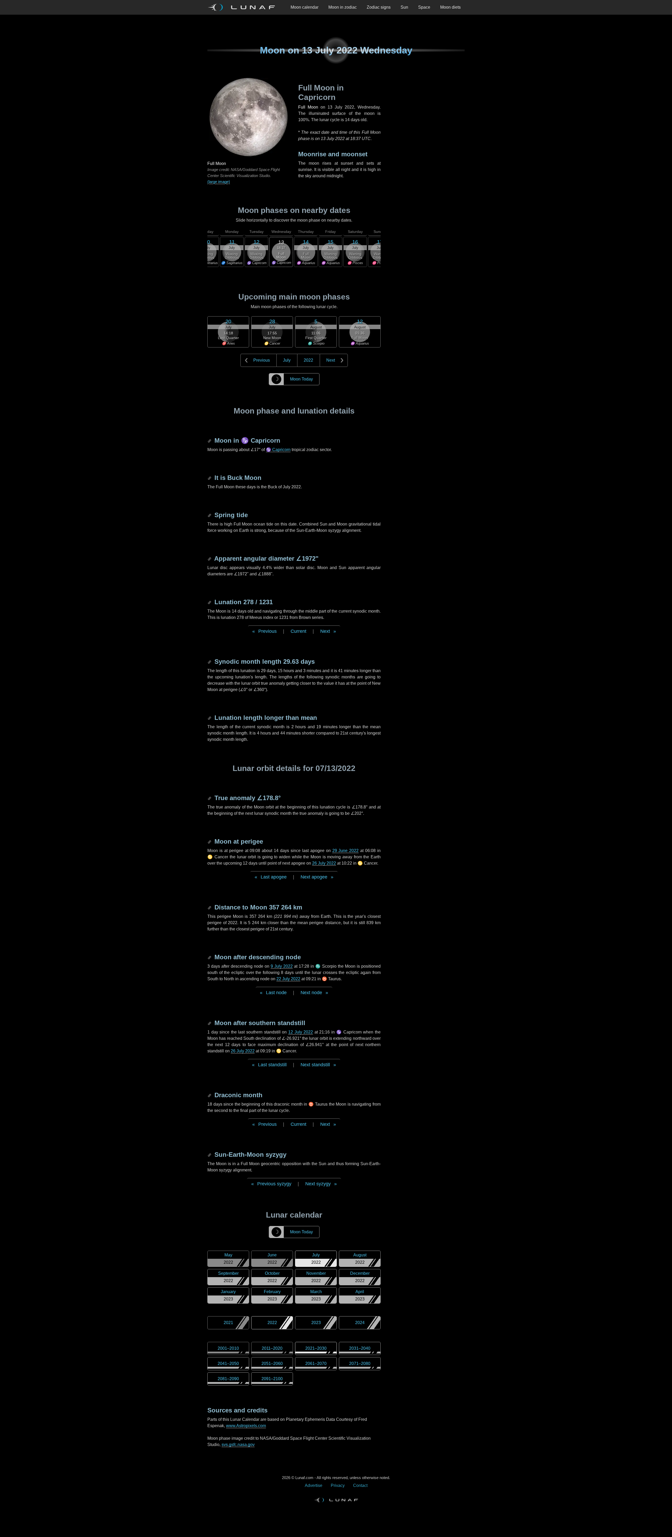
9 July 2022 (282, 966)
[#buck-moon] (210, 477)
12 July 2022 (300, 1032)
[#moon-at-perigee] (210, 841)
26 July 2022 (324, 863)
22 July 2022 (288, 979)
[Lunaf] (243, 7)
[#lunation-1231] (210, 602)
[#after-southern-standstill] (210, 1022)
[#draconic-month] (210, 1095)
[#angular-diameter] (210, 558)
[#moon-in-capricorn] (210, 440)
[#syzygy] (210, 1154)
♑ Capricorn (278, 449)
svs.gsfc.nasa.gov (238, 1444)
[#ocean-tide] (210, 514)
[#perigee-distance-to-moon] (210, 907)
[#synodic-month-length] (210, 661)
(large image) (218, 181)
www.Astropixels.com (246, 1425)
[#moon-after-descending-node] (210, 957)
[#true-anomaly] (210, 797)
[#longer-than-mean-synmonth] (210, 717)
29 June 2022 (345, 850)
